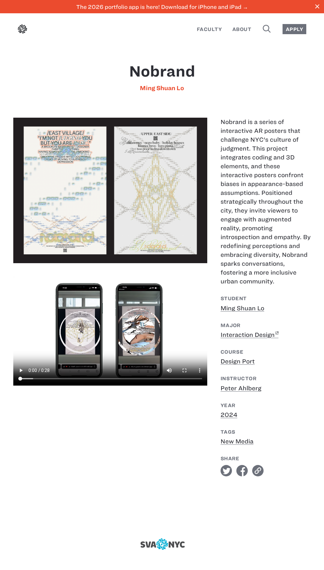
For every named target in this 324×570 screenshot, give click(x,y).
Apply (294, 29)
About (241, 29)
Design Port (238, 361)
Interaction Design (248, 334)
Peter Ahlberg (241, 388)
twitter (226, 470)
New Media (237, 441)
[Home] (22, 30)
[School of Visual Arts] (161, 544)
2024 (229, 415)
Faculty (209, 29)
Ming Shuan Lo (162, 88)
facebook (242, 470)
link (258, 470)
